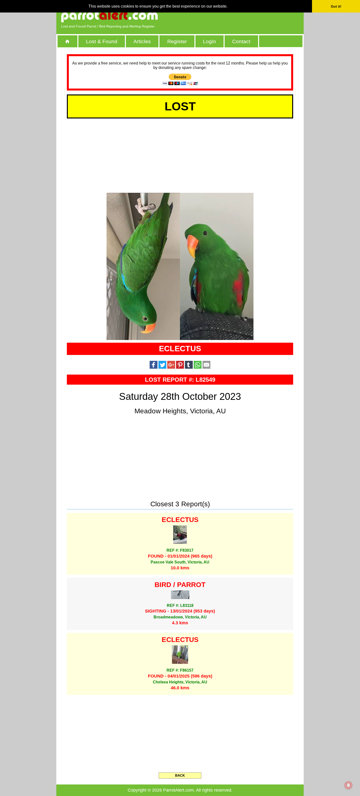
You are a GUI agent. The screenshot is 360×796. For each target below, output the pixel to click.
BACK (180, 775)
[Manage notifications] (348, 785)
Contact (241, 41)
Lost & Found (101, 41)
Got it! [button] (336, 6)
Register (177, 41)
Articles (142, 41)
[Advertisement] (242, 16)
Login (209, 41)
